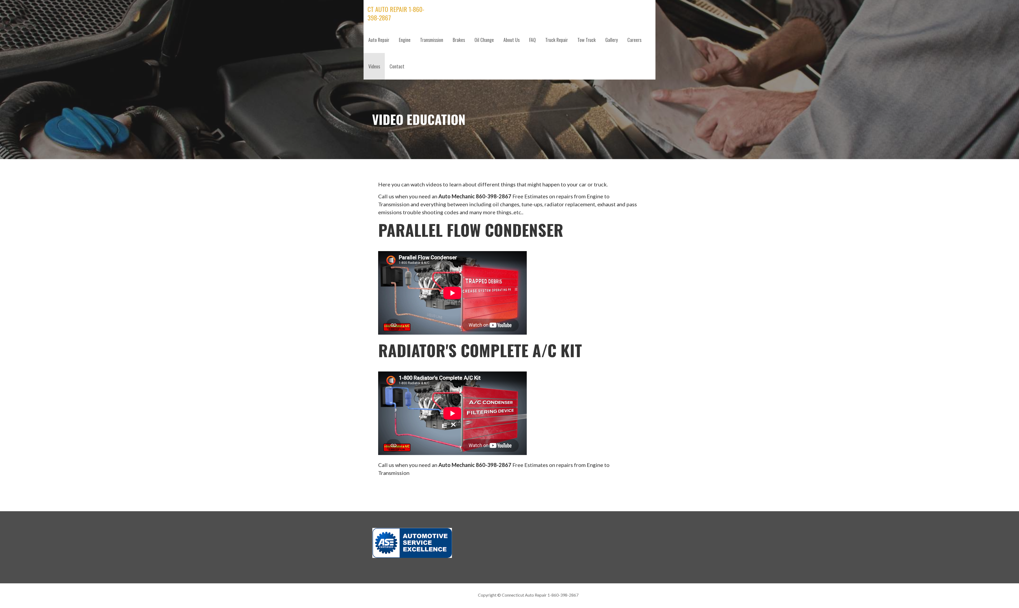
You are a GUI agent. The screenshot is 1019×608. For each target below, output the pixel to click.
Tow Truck (586, 39)
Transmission (431, 39)
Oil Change (484, 39)
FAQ (532, 39)
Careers (634, 39)
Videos (374, 66)
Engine (405, 39)
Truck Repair (556, 39)
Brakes (459, 39)
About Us (511, 39)
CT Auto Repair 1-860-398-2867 (396, 13)
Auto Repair (378, 39)
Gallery (611, 39)
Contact (397, 66)
